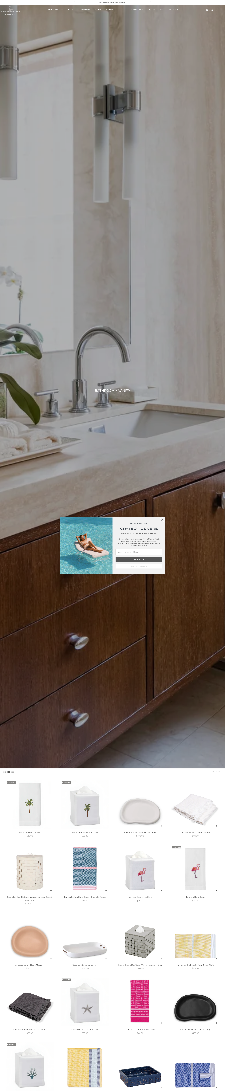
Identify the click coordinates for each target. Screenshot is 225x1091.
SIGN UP (138, 559)
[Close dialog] (162, 520)
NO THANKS (139, 566)
